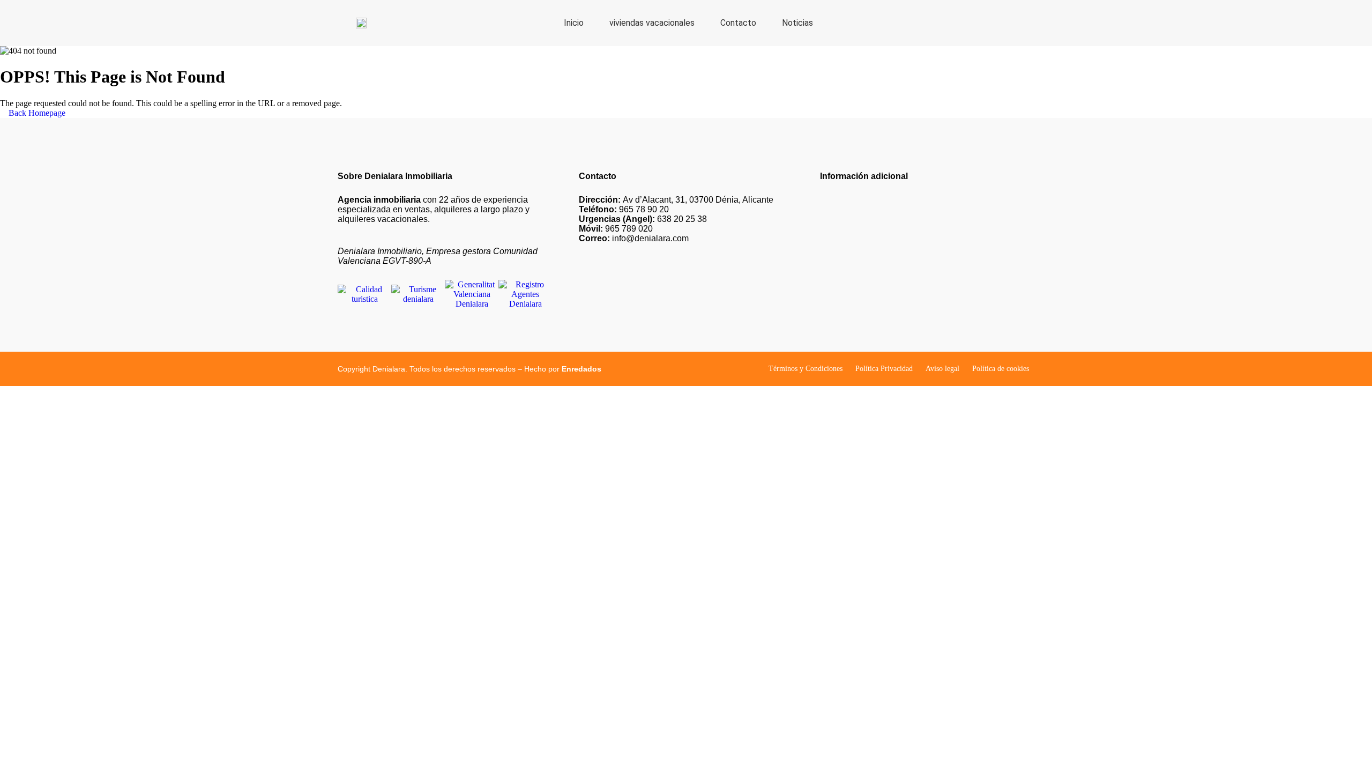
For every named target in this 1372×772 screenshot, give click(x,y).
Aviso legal (942, 369)
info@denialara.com (634, 238)
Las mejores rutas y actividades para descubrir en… (907, 253)
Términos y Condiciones (805, 369)
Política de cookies (1000, 369)
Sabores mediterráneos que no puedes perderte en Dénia (914, 289)
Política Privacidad (884, 369)
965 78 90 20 (624, 209)
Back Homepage (35, 112)
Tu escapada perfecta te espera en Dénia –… (895, 217)
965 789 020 (616, 228)
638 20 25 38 (643, 219)
